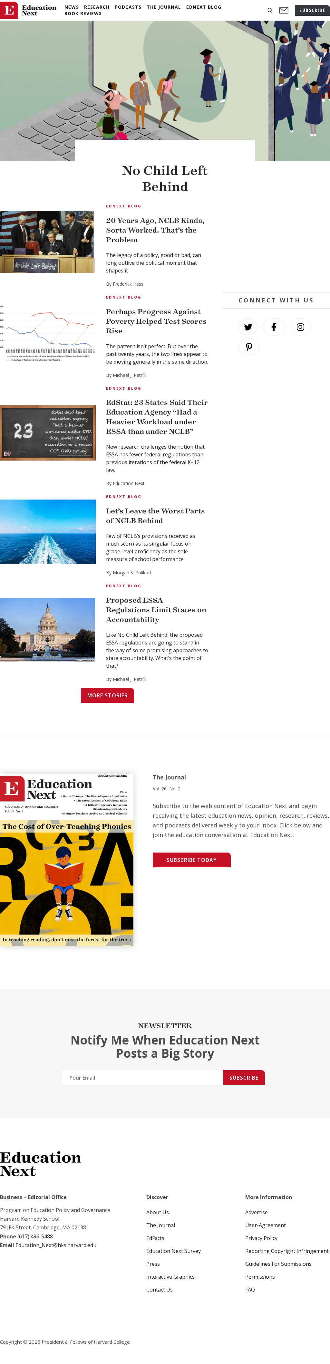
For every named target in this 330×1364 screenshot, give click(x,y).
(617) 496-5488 (35, 1236)
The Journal (160, 1225)
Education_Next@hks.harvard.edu (55, 1245)
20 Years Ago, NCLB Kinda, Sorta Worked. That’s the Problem (155, 230)
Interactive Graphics (170, 1276)
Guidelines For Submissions (278, 1263)
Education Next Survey (173, 1250)
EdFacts (155, 1238)
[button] (270, 10)
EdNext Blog (124, 206)
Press (153, 1263)
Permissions (260, 1276)
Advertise (256, 1212)
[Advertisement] (276, 242)
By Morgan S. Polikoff (128, 572)
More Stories (107, 695)
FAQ (250, 1289)
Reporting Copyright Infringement (287, 1250)
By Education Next (125, 483)
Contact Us (159, 1289)
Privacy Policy (261, 1238)
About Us (157, 1212)
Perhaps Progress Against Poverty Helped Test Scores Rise (156, 321)
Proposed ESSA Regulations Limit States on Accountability (156, 610)
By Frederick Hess (124, 284)
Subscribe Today (192, 859)
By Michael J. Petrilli (126, 375)
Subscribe (243, 1077)
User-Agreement (265, 1225)
